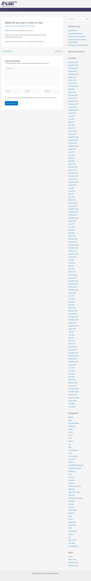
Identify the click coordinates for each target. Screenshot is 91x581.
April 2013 (71, 269)
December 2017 (73, 101)
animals (70, 429)
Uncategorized (22, 26)
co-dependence (73, 450)
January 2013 (72, 278)
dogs (69, 474)
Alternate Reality (73, 423)
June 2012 (71, 299)
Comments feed (73, 562)
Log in (70, 556)
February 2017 (72, 131)
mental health (72, 510)
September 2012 (73, 290)
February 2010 (72, 383)
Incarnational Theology (75, 498)
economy (71, 477)
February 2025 (72, 62)
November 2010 (73, 356)
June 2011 (71, 335)
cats (69, 444)
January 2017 (72, 134)
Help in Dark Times (74, 492)
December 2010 (73, 353)
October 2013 (72, 251)
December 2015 (73, 173)
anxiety (70, 432)
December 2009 (73, 389)
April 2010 (71, 377)
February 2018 (72, 95)
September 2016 (73, 146)
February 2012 (72, 311)
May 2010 (71, 374)
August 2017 (72, 113)
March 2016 (72, 164)
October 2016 (72, 143)
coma (70, 453)
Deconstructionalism (74, 468)
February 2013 (72, 275)
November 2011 (73, 320)
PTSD (70, 528)
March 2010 (72, 380)
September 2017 (73, 110)
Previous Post (7, 51)
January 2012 (72, 314)
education (71, 480)
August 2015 (72, 185)
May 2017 (71, 122)
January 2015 (72, 206)
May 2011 (71, 338)
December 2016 (73, 137)
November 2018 (73, 86)
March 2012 (72, 308)
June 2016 (71, 155)
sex (69, 537)
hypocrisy (71, 495)
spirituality (71, 543)
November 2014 (73, 212)
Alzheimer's (72, 426)
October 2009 (72, 395)
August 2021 (72, 77)
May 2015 (71, 194)
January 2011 (72, 350)
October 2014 (72, 215)
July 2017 (71, 116)
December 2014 (73, 209)
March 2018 (72, 92)
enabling (71, 483)
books (70, 435)
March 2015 (72, 200)
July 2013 (71, 260)
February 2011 (72, 347)
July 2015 (71, 188)
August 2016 (72, 149)
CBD (69, 447)
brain (70, 438)
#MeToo (70, 417)
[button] (63, 6)
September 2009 (73, 398)
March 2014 (72, 236)
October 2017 (72, 107)
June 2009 (71, 407)
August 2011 (72, 329)
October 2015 (72, 179)
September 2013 (73, 254)
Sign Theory (72, 540)
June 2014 (71, 227)
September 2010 (73, 362)
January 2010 (72, 386)
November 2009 (73, 392)
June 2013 (71, 263)
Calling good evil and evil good (78, 45)
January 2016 (72, 170)
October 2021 (72, 71)
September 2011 (73, 326)
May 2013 (71, 266)
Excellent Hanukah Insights (76, 36)
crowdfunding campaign (75, 465)
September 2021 (73, 74)
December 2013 (73, 245)
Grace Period (72, 30)
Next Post (59, 51)
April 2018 (71, 89)
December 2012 (73, 281)
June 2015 (71, 191)
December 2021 (73, 65)
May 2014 (71, 230)
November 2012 (73, 284)
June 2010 (71, 371)
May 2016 (71, 158)
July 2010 (71, 368)
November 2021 (73, 68)
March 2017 (72, 128)
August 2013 (72, 257)
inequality (71, 501)
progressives (72, 525)
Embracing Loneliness (75, 33)
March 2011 (71, 344)
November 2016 (73, 140)
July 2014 (71, 224)
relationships (72, 531)
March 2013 (72, 272)
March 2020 (72, 80)
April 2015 (71, 197)
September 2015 (73, 182)
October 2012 (72, 287)
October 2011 (72, 323)
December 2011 (73, 317)
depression (71, 471)
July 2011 (71, 332)
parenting (71, 513)
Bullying (70, 441)
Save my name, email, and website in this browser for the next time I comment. (32, 97)
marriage (71, 507)
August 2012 (72, 293)
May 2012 (71, 302)
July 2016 (71, 152)
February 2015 (72, 203)
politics (70, 519)
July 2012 (71, 296)
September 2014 (73, 218)
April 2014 (71, 233)
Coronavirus (72, 459)
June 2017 (71, 119)
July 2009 (71, 404)
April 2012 (71, 305)
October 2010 (72, 359)
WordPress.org (73, 565)
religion (70, 534)
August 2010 (72, 365)
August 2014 (72, 221)
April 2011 (71, 341)
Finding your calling (74, 486)
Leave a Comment (10, 26)
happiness (71, 489)
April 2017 (71, 125)
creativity (71, 462)
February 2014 (72, 239)
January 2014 (72, 242)
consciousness (73, 456)
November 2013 (73, 248)
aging (70, 420)
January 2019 (72, 83)
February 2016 (72, 167)
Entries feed (72, 559)
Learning (71, 504)
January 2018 (72, 98)
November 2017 (73, 104)
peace (70, 516)
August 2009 (72, 401)
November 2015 (73, 176)
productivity (72, 522)
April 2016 (71, 161)
